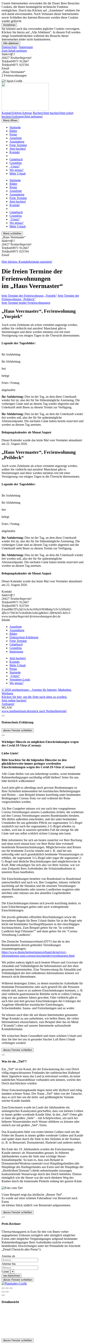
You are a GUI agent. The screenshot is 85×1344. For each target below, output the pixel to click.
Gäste (5, 1271)
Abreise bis (9, 1263)
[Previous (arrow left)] (3, 1291)
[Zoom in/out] (11, 1288)
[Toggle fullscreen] (7, 1288)
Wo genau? (16, 170)
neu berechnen (11, 1275)
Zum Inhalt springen (14, 50)
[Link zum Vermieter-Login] (14, 1283)
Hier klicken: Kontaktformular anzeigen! (27, 261)
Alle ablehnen (11, 43)
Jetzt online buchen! (14, 700)
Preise (13, 134)
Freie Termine (18, 145)
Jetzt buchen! (17, 148)
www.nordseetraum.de (16, 711)
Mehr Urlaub (17, 173)
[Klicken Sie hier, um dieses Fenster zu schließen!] (3, 715)
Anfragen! (8, 704)
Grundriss (15, 163)
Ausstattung (16, 141)
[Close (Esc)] (3, 1288)
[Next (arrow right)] (7, 1291)
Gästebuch (16, 159)
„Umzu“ (14, 166)
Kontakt (14, 152)
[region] (42, 50)
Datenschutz (9, 47)
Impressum (26, 47)
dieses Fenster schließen (17, 730)
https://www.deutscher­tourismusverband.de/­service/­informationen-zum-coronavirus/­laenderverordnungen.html (38, 953)
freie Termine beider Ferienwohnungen (26, 302)
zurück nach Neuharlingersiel (48, 711)
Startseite (15, 127)
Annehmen (9, 24)
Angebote (15, 138)
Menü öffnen (10, 120)
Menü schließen (12, 233)
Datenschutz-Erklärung (23, 637)
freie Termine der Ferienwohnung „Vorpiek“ (29, 295)
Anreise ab (8, 1256)
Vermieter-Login (19, 679)
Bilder (13, 131)
